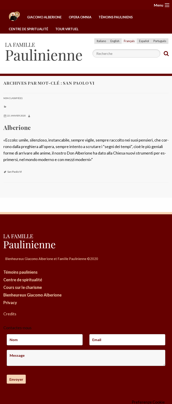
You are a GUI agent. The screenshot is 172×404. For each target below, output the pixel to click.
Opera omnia (80, 17)
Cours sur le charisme (22, 287)
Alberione (17, 127)
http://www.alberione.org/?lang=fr (14, 17)
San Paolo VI (14, 171)
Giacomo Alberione (44, 17)
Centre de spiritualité (28, 29)
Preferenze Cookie (148, 402)
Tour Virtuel (67, 29)
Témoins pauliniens (116, 17)
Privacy (10, 302)
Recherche (166, 53)
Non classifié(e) (13, 98)
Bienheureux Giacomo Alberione (32, 294)
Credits (9, 313)
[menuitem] (14, 17)
